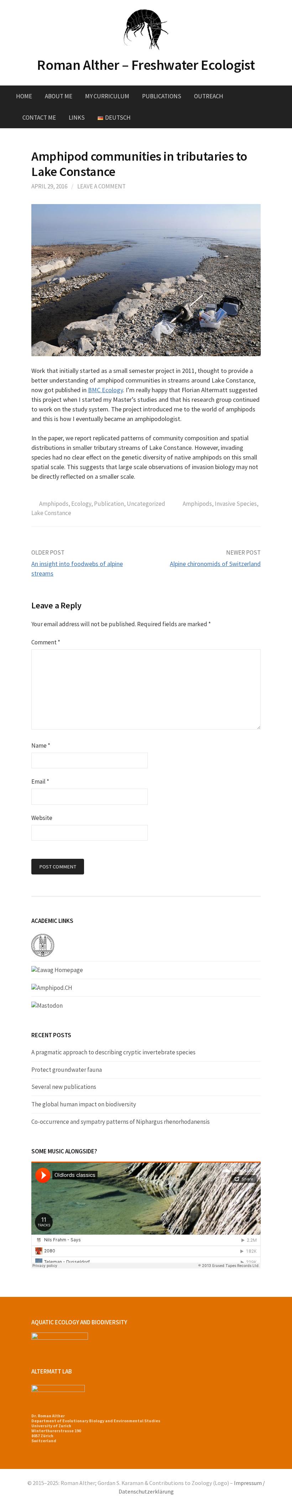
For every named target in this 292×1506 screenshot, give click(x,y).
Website (41, 818)
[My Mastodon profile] (47, 1005)
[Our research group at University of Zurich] (42, 945)
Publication (109, 504)
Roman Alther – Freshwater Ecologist (146, 65)
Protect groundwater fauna (66, 1070)
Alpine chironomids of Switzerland (215, 564)
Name (40, 745)
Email (40, 781)
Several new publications (63, 1087)
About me (58, 96)
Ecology (81, 504)
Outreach (208, 96)
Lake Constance (51, 513)
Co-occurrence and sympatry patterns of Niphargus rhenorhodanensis (120, 1122)
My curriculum (107, 96)
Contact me (39, 117)
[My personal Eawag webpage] (57, 969)
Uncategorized (146, 504)
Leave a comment (101, 186)
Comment (45, 642)
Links (77, 117)
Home (24, 96)
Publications (161, 96)
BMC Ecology (105, 390)
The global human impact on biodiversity (83, 1104)
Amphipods (53, 504)
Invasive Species (236, 504)
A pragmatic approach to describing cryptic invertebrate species (113, 1052)
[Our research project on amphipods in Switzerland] (51, 987)
